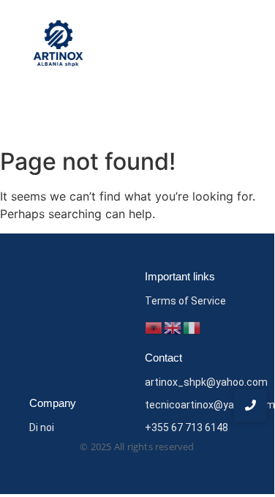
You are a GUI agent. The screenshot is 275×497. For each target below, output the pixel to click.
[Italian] (192, 327)
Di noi (41, 427)
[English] (173, 327)
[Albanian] (154, 327)
